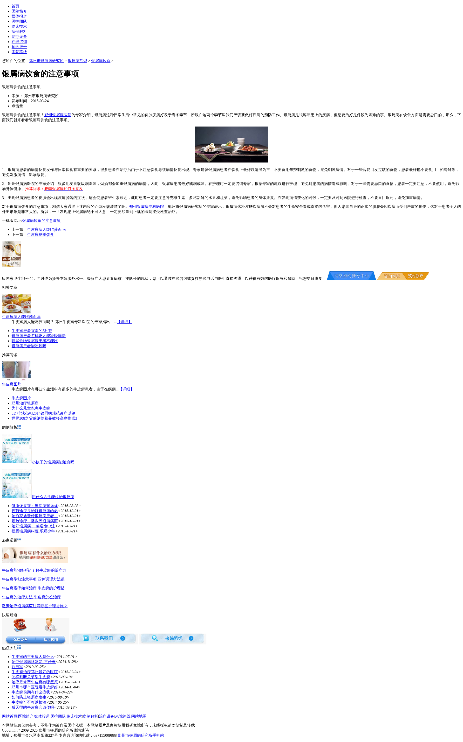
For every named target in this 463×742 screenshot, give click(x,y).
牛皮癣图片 (11, 384)
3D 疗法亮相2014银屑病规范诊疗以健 (43, 413)
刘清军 (17, 667)
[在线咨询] (351, 278)
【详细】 (124, 322)
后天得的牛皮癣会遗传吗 (33, 707)
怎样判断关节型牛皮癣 (31, 677)
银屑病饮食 (100, 61)
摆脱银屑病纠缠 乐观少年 (33, 531)
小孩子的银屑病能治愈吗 (53, 462)
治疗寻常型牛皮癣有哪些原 (35, 682)
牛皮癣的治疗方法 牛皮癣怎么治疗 (31, 597)
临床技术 (19, 26)
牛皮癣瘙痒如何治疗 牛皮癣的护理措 (33, 588)
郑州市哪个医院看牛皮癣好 (35, 687)
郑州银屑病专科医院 (146, 207)
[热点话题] (19, 540)
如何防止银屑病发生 (29, 697)
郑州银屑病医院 (57, 115)
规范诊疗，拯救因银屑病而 (35, 521)
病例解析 (19, 31)
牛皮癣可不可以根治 (29, 702)
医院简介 (19, 11)
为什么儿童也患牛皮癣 (31, 408)
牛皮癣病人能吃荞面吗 (46, 229)
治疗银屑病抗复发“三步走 (34, 662)
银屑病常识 (77, 61)
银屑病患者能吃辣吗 (29, 346)
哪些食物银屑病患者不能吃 (35, 341)
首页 (15, 6)
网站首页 (9, 716)
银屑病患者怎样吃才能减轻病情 (39, 336)
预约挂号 (19, 47)
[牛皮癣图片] (16, 379)
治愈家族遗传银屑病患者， (35, 516)
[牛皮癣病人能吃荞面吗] (16, 312)
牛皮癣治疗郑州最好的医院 (35, 672)
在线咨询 (19, 42)
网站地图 (139, 716)
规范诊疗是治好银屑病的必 (35, 511)
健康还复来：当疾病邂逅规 (35, 506)
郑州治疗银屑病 (25, 403)
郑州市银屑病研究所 (46, 61)
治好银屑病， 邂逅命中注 (33, 526)
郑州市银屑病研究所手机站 (141, 735)
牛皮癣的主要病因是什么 (33, 657)
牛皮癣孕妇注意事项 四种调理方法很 (33, 579)
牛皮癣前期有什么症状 (31, 692)
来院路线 (19, 52)
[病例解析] (19, 427)
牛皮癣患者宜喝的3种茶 (32, 331)
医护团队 (19, 21)
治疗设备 (19, 37)
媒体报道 (19, 16)
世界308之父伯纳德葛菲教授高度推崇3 (44, 418)
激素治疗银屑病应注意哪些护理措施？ (35, 606)
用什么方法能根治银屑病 (53, 497)
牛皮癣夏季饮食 (40, 235)
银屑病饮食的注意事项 (41, 221)
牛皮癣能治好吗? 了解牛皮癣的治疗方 (34, 570)
